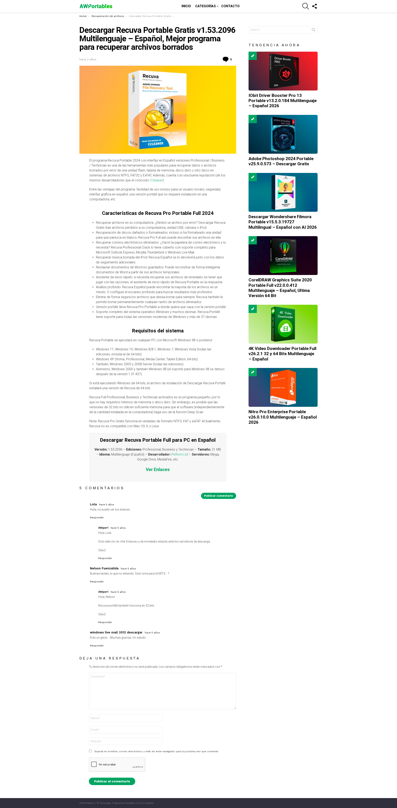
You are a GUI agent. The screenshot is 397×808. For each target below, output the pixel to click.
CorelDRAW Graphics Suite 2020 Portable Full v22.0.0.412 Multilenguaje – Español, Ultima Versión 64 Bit (280, 287)
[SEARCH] (305, 6)
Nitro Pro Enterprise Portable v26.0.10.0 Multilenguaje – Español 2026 (283, 417)
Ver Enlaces (158, 469)
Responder (97, 517)
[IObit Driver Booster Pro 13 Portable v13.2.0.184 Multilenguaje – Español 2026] (283, 71)
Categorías (205, 6)
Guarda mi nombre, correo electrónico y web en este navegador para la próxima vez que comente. (156, 751)
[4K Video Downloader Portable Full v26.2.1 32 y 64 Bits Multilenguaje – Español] (283, 324)
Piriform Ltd (179, 454)
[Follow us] (314, 6)
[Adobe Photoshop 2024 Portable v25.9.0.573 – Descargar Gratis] (283, 134)
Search (313, 30)
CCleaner (156, 180)
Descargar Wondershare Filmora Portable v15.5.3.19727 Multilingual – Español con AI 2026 (283, 222)
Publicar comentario (218, 495)
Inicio (186, 6)
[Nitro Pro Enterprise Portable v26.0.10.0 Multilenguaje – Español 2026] (283, 387)
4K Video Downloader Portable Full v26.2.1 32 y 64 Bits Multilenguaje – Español (282, 354)
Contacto (230, 6)
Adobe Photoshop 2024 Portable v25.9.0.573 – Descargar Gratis (281, 161)
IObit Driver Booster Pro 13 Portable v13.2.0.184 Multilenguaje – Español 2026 (283, 100)
